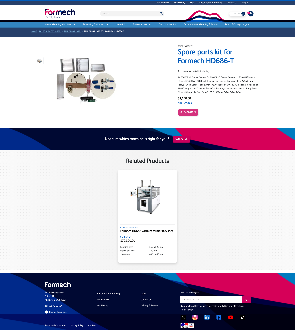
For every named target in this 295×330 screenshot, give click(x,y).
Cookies (92, 325)
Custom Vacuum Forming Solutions (201, 24)
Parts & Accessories (142, 24)
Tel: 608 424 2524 (53, 306)
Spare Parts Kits (72, 31)
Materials (121, 24)
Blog (192, 3)
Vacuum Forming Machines (58, 24)
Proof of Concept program (237, 24)
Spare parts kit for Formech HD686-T (104, 31)
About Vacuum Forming (210, 3)
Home (34, 31)
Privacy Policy (77, 325)
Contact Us (232, 3)
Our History (179, 3)
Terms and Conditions (55, 325)
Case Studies (163, 3)
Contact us (181, 139)
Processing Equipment (93, 24)
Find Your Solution (167, 24)
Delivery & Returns (149, 305)
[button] (39, 61)
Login (245, 3)
